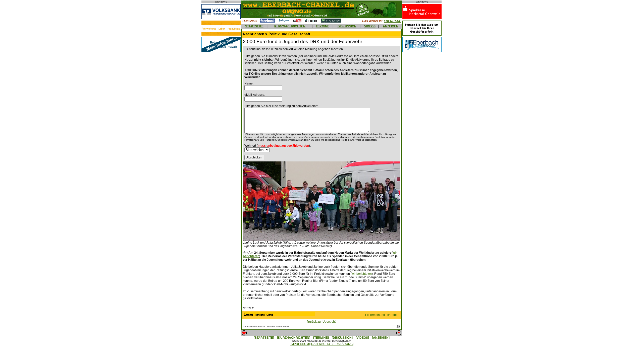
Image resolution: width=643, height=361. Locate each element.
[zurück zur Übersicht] (321, 321)
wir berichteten (362, 274)
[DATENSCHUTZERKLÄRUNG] (331, 344)
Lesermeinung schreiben (382, 315)
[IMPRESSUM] (300, 344)
